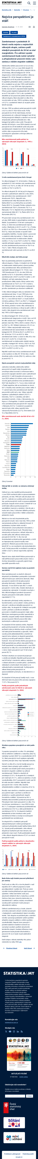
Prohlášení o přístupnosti (12, 1154)
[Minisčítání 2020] (14, 1137)
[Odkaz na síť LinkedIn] (18, 1031)
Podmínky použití (28, 1154)
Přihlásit (29, 1096)
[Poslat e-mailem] (29, 27)
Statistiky (17, 10)
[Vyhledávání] (29, 3)
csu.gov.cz (19, 1157)
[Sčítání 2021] (14, 1122)
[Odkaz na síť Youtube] (10, 1031)
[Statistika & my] (12, 3)
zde (20, 942)
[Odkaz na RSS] (22, 1031)
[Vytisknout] (34, 27)
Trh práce (26, 10)
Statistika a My (6, 10)
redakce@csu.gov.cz (11, 1022)
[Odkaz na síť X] (6, 1031)
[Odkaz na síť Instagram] (14, 1031)
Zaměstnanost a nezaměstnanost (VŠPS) (14, 36)
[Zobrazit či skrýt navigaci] (34, 10)
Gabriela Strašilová (8, 27)
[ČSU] (12, 1107)
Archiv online (23, 1077)
